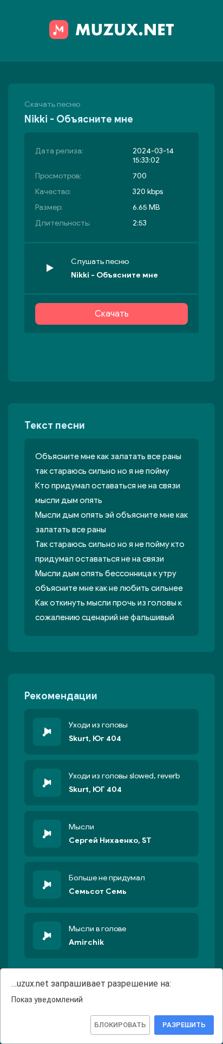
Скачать (112, 313)
